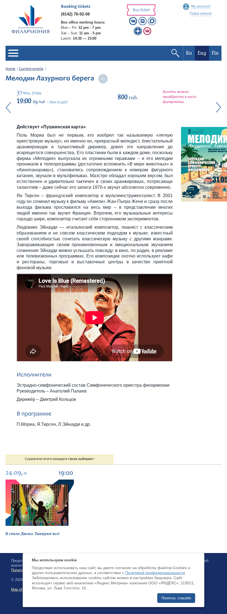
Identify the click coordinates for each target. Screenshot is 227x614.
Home (10, 69)
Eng (202, 53)
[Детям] (147, 34)
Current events (31, 69)
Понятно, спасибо (176, 598)
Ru (189, 53)
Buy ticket (141, 10)
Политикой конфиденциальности (155, 572)
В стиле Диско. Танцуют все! (33, 533)
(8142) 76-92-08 (75, 14)
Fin (215, 53)
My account (200, 7)
